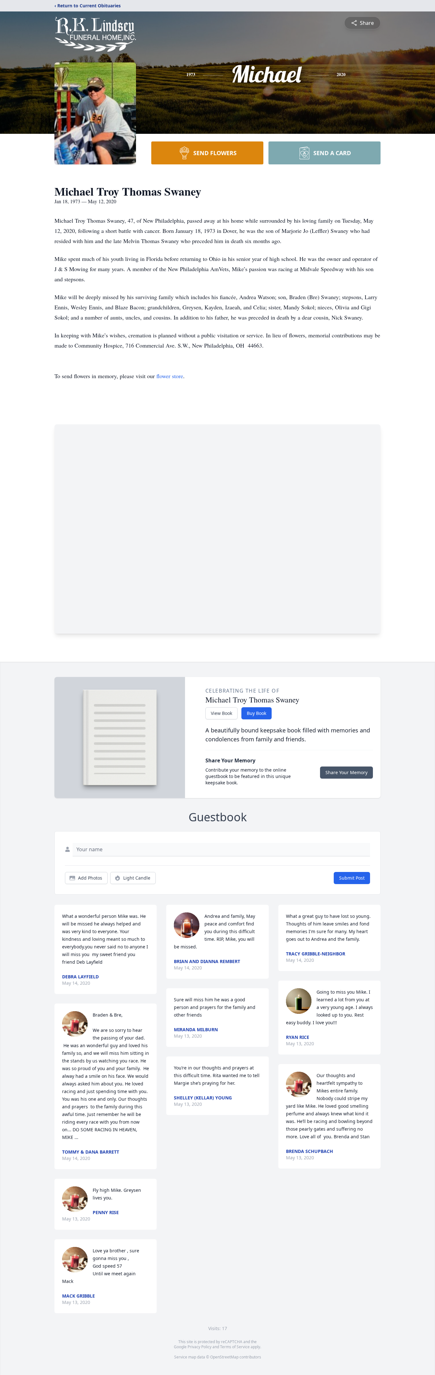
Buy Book (256, 713)
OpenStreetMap (224, 1357)
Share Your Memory (346, 772)
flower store (169, 376)
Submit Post (352, 878)
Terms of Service (235, 1347)
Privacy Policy (199, 1347)
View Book (221, 713)
